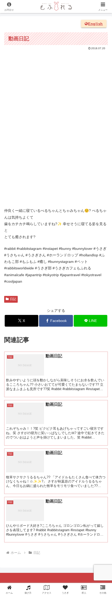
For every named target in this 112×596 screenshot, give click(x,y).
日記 (13, 299)
